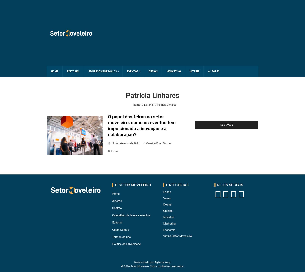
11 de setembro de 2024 (125, 143)
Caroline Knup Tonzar (158, 143)
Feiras (114, 151)
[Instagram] (218, 194)
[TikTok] (241, 194)
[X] (233, 194)
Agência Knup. (163, 262)
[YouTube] (225, 194)
